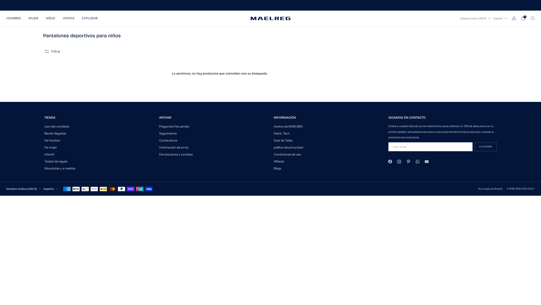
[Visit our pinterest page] (408, 161)
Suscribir (485, 146)
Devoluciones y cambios (176, 154)
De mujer (50, 147)
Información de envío (174, 147)
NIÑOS (50, 18)
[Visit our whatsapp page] (417, 161)
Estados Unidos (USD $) (473, 18)
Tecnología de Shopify (490, 188)
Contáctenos (168, 140)
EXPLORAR (90, 18)
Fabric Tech (282, 133)
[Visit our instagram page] (399, 161)
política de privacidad (288, 147)
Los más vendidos (56, 126)
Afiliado (279, 161)
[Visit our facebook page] (390, 161)
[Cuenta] (514, 18)
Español (498, 18)
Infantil (49, 154)
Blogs (277, 168)
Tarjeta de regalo (55, 161)
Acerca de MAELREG (288, 126)
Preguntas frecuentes (174, 126)
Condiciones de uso (287, 154)
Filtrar (55, 51)
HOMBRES (13, 18)
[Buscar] (532, 18)
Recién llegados (55, 133)
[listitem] (270, 5)
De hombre (52, 140)
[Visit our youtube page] (426, 161)
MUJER (33, 18)
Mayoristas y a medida (59, 168)
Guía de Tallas (283, 140)
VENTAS (68, 18)
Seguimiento (168, 133)
